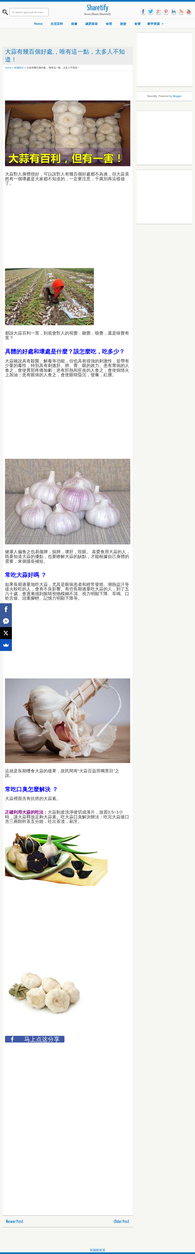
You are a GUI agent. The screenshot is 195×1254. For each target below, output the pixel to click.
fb (143, 11)
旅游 (123, 24)
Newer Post (14, 1221)
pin (166, 11)
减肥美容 (91, 24)
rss (181, 11)
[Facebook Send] (6, 621)
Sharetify (97, 8)
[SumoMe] (6, 645)
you (189, 11)
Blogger (177, 96)
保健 (74, 24)
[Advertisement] (91, 84)
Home (38, 24)
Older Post (121, 1221)
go (158, 11)
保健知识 (19, 67)
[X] (6, 633)
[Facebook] (6, 609)
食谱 (137, 24)
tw (151, 11)
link (173, 11)
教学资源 (153, 24)
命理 (109, 24)
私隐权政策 (97, 1250)
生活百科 (57, 24)
